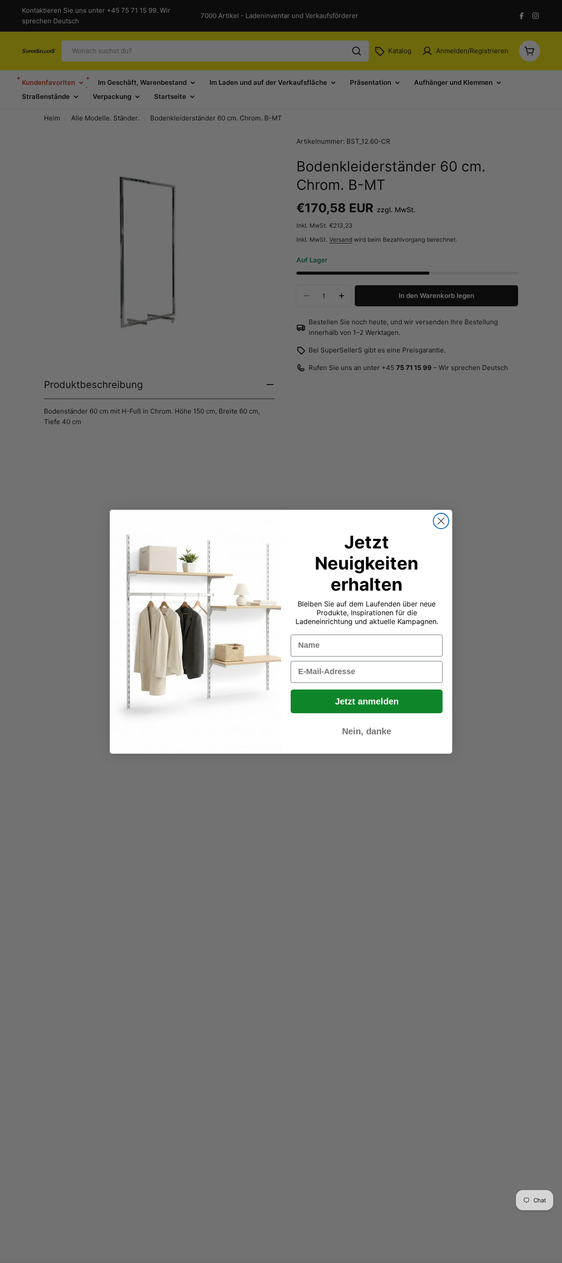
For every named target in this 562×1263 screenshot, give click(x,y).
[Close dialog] (441, 521)
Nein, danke (366, 731)
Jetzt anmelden (367, 701)
